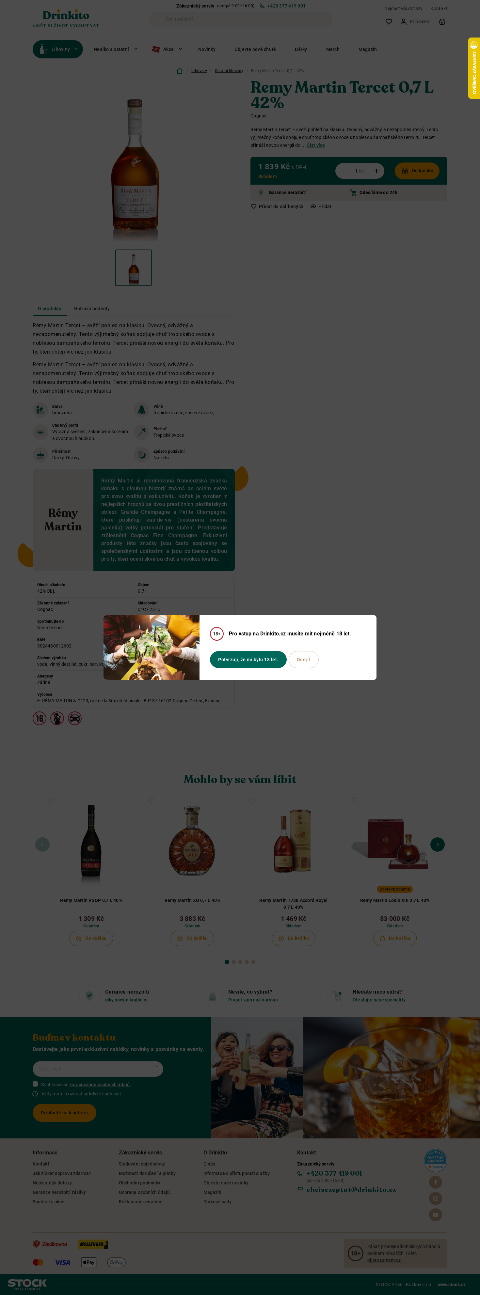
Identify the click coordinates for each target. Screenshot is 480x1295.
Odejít (304, 659)
